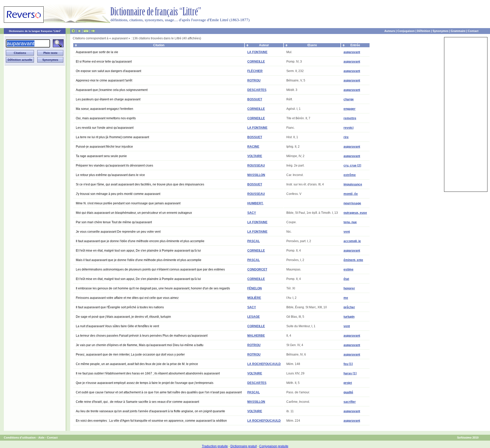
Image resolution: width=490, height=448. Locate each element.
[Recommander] (93, 31)
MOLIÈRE (254, 298)
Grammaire (458, 30)
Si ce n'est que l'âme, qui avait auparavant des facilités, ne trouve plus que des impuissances (140, 184)
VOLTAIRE (254, 156)
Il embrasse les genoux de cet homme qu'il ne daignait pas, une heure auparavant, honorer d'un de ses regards (153, 288)
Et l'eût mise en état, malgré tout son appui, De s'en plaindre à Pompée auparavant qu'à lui (138, 250)
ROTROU (254, 80)
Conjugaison (406, 30)
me (346, 298)
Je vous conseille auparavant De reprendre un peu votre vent (118, 231)
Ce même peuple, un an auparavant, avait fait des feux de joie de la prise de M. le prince (137, 364)
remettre (350, 118)
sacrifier (350, 402)
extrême (350, 175)
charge (349, 99)
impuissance (353, 184)
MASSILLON (256, 175)
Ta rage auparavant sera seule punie (101, 156)
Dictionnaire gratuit (243, 446)
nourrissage (352, 203)
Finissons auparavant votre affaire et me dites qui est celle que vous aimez (127, 298)
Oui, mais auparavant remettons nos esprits (106, 118)
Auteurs (389, 30)
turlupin (349, 317)
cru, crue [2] (352, 165)
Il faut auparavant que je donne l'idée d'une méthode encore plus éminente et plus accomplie (140, 241)
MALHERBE (256, 335)
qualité (348, 392)
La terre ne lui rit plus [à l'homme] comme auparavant (112, 137)
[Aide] (73, 31)
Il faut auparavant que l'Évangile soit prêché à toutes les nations (120, 307)
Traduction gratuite (215, 446)
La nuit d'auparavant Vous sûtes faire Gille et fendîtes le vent (117, 326)
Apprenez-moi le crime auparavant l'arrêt (104, 80)
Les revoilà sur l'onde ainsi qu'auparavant (104, 127)
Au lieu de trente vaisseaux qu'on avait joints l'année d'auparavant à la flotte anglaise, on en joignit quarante (150, 411)
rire (346, 137)
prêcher (349, 307)
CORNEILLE (256, 61)
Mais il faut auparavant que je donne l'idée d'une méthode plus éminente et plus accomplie (138, 260)
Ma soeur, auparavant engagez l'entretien (104, 109)
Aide (41, 437)
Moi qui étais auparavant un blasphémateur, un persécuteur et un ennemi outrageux (134, 213)
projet (348, 383)
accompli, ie (352, 241)
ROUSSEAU (256, 165)
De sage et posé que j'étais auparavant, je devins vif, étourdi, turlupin (123, 317)
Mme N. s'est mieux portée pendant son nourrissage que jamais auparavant (128, 203)
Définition (423, 30)
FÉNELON (254, 288)
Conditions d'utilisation (20, 437)
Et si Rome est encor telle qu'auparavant (104, 61)
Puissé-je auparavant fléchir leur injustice (104, 146)
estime (348, 269)
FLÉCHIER (255, 71)
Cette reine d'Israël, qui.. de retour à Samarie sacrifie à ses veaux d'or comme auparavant (137, 402)
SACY (251, 213)
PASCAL (253, 241)
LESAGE (253, 317)
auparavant (352, 52)
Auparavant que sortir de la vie (97, 52)
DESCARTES (256, 90)
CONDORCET (257, 269)
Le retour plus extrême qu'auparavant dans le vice (110, 175)
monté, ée (351, 194)
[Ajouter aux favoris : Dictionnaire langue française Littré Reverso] (79, 31)
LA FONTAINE (257, 52)
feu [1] (348, 364)
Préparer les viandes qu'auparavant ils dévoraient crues (114, 165)
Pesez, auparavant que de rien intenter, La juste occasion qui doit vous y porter (130, 354)
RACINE (253, 146)
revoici (348, 127)
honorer (349, 288)
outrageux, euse (355, 213)
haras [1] (350, 373)
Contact (473, 30)
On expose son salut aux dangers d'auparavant (108, 71)
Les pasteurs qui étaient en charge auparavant (108, 99)
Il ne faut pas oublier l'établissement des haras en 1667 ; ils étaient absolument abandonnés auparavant (148, 373)
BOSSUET (254, 99)
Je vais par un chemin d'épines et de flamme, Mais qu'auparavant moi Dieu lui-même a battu (139, 345)
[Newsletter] (86, 31)
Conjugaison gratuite (273, 446)
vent (347, 231)
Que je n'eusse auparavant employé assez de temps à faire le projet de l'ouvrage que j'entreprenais (144, 383)
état (346, 279)
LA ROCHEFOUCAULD (264, 364)
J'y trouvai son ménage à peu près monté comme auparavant (118, 194)
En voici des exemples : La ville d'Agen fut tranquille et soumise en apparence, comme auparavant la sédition (151, 420)
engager (350, 109)
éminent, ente (353, 260)
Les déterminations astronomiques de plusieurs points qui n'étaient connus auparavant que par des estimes (150, 269)
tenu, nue (350, 222)
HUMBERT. (255, 203)
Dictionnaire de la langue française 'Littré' (35, 31)
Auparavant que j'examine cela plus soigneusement (112, 90)
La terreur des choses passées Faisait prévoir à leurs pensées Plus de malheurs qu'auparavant (141, 335)
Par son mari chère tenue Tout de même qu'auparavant (114, 222)
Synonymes (440, 30)
